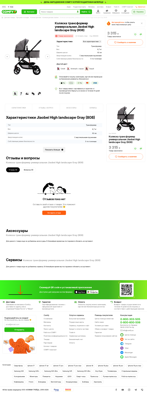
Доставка (100, 7)
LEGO (69, 376)
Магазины (91, 7)
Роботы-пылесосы (129, 376)
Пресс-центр (49, 329)
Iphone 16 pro (118, 366)
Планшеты (46, 376)
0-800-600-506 (130, 322)
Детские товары (9, 17)
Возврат (108, 7)
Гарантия (98, 332)
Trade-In (116, 7)
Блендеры (42, 382)
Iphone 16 (89, 366)
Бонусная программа (77, 319)
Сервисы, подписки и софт (79, 325)
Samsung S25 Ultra (83, 371)
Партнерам (48, 343)
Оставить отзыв (54, 213)
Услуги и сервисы (76, 315)
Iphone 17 (31, 366)
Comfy (46, 315)
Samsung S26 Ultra (51, 371)
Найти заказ (99, 322)
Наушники (59, 376)
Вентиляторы (56, 382)
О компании (48, 319)
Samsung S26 (19, 371)
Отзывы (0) (13, 170)
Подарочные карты (79, 7)
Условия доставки (101, 325)
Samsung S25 (67, 371)
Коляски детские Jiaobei (51, 17)
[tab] (18, 108)
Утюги (31, 382)
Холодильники (19, 376)
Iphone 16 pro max (134, 366)
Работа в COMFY (50, 332)
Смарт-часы (80, 376)
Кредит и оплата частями (79, 329)
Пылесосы (94, 376)
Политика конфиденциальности (55, 336)
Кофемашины (19, 382)
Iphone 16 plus (103, 366)
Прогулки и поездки (22, 17)
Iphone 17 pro (58, 366)
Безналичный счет (76, 339)
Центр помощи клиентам (104, 319)
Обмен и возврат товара (104, 329)
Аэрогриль (98, 382)
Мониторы (34, 376)
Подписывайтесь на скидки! (16, 318)
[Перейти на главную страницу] (3, 17)
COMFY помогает (127, 7)
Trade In (72, 332)
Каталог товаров (50, 346)
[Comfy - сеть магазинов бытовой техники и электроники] (10, 11)
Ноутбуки (98, 371)
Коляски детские (35, 17)
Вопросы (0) (28, 170)
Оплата (72, 343)
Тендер (47, 339)
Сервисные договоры (77, 336)
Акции (69, 7)
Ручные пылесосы (110, 376)
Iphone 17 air (44, 366)
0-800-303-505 (130, 319)
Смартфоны (18, 366)
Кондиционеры (71, 382)
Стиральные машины (129, 371)
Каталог (31, 12)
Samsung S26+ (34, 371)
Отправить (19, 330)
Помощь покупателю (104, 315)
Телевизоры (112, 371)
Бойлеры (85, 382)
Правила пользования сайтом (106, 336)
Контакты (47, 325)
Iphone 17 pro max (74, 366)
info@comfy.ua (128, 330)
